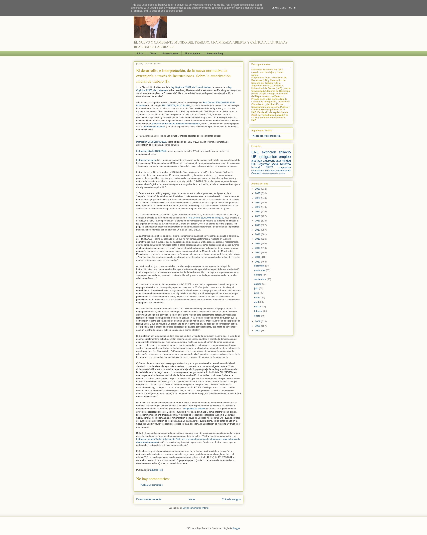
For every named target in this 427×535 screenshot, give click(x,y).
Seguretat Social (268, 164)
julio (256, 288)
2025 (258, 193)
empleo (285, 157)
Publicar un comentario (151, 485)
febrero (258, 311)
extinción (269, 152)
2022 (258, 207)
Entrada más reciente (148, 499)
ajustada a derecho (263, 160)
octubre (258, 274)
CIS (253, 164)
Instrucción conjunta (146, 160)
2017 (258, 229)
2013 (258, 248)
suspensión (285, 167)
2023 (258, 202)
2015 (258, 238)
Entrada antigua (231, 499)
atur (278, 160)
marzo (258, 306)
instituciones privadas (154, 126)
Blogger (236, 528)
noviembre (260, 270)
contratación (257, 170)
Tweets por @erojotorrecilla (265, 135)
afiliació (285, 152)
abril (256, 302)
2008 (258, 326)
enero (257, 315)
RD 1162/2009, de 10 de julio (175, 105)
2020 (258, 216)
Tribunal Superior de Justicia (273, 173)
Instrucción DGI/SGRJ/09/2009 (151, 142)
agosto (258, 284)
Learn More (279, 8)
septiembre (260, 279)
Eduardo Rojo (156, 470)
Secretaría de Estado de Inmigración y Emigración (175, 123)
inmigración (268, 157)
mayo (257, 297)
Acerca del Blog (214, 53)
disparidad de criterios (195, 408)
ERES (269, 167)
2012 (258, 252)
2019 (258, 220)
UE (254, 157)
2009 (258, 321)
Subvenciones (283, 170)
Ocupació (256, 173)
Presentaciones (170, 53)
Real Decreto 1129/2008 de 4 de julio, (206, 217)
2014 (258, 243)
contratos (270, 170)
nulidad (286, 160)
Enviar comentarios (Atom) (195, 508)
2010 (258, 261)
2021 (258, 211)
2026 (258, 188)
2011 (258, 257)
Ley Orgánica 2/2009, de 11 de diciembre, (191, 87)
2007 (258, 330)
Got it (293, 8)
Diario (153, 53)
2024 (258, 198)
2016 (258, 234)
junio (257, 293)
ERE (255, 152)
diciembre (259, 265)
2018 (258, 225)
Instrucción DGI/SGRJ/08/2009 (151, 151)
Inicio (140, 53)
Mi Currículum (192, 53)
